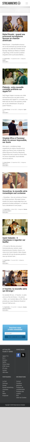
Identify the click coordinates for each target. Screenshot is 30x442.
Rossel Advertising (7, 387)
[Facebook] (18, 355)
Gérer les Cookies (21, 397)
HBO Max (5, 372)
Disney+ (9, 211)
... (24, 55)
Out (3, 391)
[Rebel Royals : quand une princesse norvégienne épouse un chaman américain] (15, 24)
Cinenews (5, 389)
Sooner (4, 370)
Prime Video (6, 364)
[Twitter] (23, 355)
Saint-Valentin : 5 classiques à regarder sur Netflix (13, 240)
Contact (18, 381)
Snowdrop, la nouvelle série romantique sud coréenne (14, 192)
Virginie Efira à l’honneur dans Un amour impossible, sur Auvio (14, 140)
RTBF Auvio (5, 164)
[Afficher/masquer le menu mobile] (27, 3)
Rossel (4, 385)
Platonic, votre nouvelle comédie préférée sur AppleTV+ (13, 89)
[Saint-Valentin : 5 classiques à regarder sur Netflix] (15, 227)
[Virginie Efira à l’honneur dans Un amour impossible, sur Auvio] (15, 127)
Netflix (3, 60)
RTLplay (4, 368)
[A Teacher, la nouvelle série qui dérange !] (15, 278)
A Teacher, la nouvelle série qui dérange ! (14, 290)
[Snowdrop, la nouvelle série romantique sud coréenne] (15, 180)
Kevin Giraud (7, 109)
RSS (17, 395)
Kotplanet (5, 395)
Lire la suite (5, 61)
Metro (4, 393)
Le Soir (4, 381)
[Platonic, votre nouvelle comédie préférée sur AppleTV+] (15, 77)
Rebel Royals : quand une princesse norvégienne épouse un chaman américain (13, 37)
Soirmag (5, 383)
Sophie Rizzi (7, 58)
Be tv (3, 358)
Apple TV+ (5, 356)
